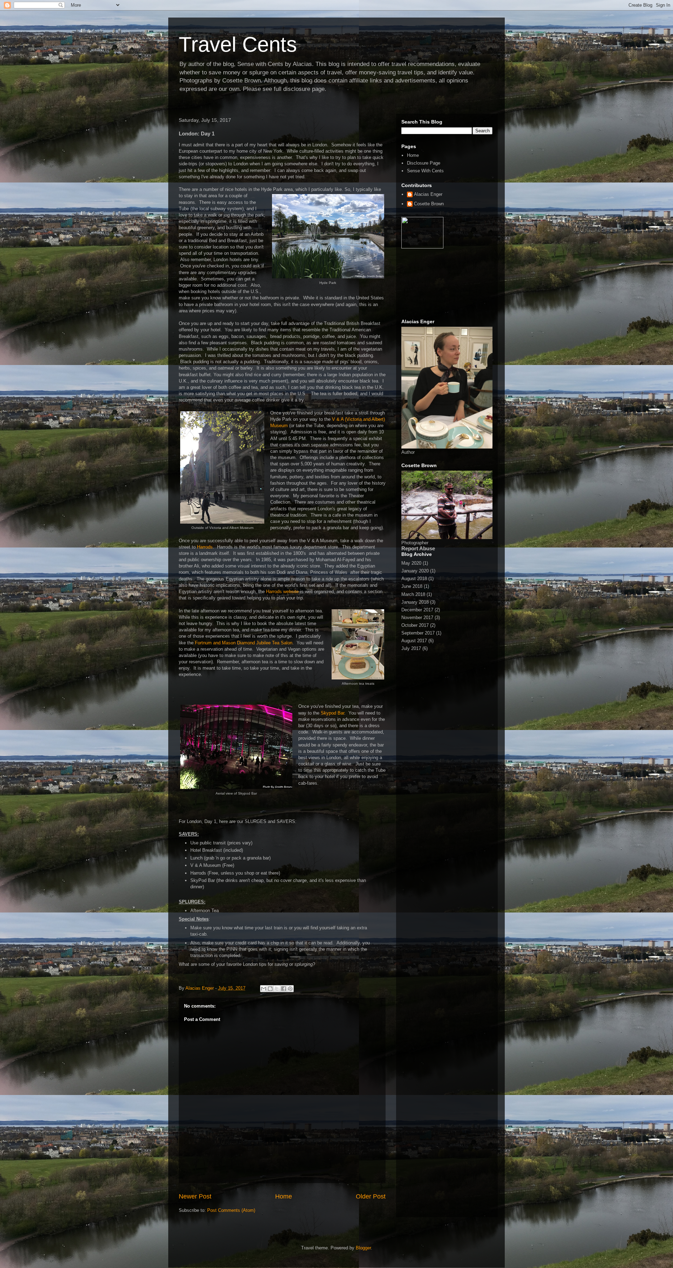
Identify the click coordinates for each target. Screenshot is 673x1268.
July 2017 (411, 648)
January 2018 (415, 602)
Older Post (371, 1196)
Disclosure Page (423, 163)
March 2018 (413, 594)
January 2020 (415, 570)
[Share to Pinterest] (290, 988)
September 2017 (418, 633)
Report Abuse (418, 548)
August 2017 (414, 640)
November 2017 (417, 617)
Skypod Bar (332, 713)
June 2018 (411, 586)
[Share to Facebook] (283, 988)
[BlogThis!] (270, 988)
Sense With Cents (425, 170)
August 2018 (414, 578)
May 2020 (411, 563)
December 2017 (417, 609)
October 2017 (415, 625)
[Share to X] (276, 988)
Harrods (204, 547)
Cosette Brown (429, 203)
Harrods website (282, 591)
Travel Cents (238, 44)
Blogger (363, 1247)
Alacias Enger (428, 194)
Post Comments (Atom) (231, 1210)
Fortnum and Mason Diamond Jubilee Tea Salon (243, 642)
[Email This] (263, 988)
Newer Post (195, 1196)
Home (283, 1196)
